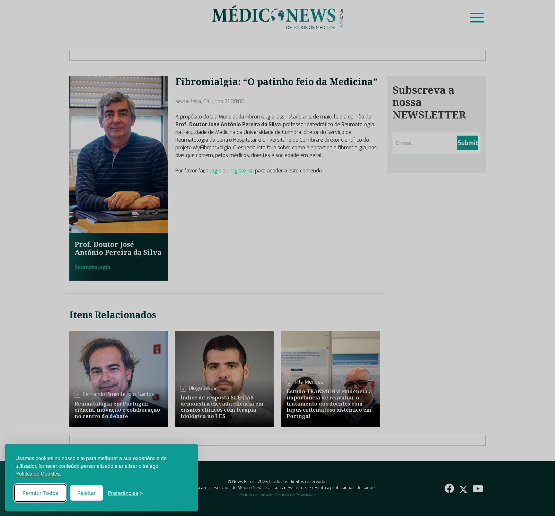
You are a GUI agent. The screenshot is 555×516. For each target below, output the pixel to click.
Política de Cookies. (38, 473)
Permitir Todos (40, 493)
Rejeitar (86, 493)
